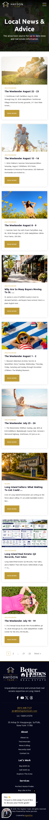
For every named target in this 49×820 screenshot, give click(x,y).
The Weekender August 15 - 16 (22, 158)
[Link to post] (24, 71)
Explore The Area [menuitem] (24, 774)
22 (29, 653)
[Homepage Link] (12, 4)
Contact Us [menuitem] (24, 753)
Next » (37, 653)
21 (24, 653)
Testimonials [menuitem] (24, 742)
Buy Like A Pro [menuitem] (24, 790)
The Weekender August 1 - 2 (20, 356)
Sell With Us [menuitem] (24, 770)
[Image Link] (44, 4)
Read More (12, 113)
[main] (24, 330)
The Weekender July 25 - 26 (20, 423)
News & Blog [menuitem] (24, 745)
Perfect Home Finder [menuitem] (24, 786)
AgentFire (28, 815)
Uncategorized (10, 88)
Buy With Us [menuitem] (24, 766)
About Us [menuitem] (24, 738)
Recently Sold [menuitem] (24, 749)
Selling (7, 484)
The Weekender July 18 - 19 (20, 620)
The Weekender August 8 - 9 (20, 225)
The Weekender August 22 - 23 (22, 91)
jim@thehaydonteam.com (24, 711)
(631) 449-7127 (24, 707)
